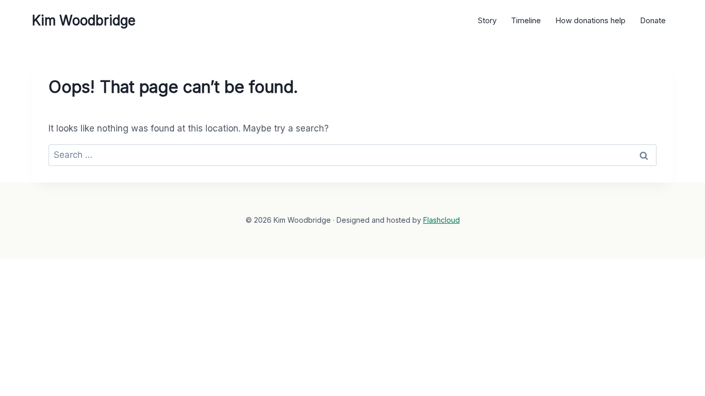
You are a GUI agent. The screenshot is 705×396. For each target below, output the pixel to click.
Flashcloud (441, 220)
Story (487, 20)
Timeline (526, 20)
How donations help (590, 20)
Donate (653, 20)
